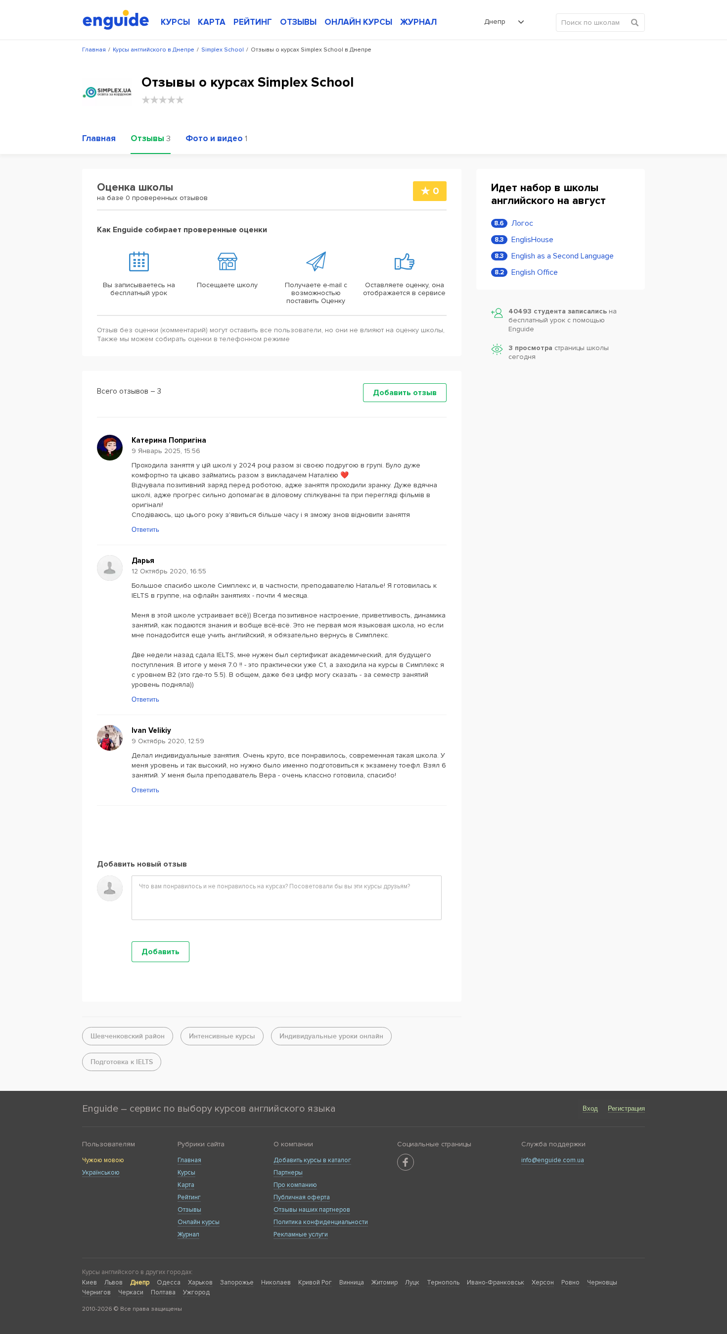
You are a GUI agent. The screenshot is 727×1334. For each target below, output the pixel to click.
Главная (189, 1160)
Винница (351, 1282)
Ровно (570, 1282)
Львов (113, 1282)
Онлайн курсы (199, 1222)
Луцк (412, 1282)
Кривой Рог (315, 1282)
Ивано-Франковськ (495, 1282)
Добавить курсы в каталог (312, 1160)
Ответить (145, 529)
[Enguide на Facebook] (405, 1162)
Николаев (276, 1282)
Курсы (186, 1173)
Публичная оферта (301, 1197)
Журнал (188, 1234)
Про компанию (295, 1185)
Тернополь (443, 1282)
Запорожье (237, 1282)
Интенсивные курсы (222, 1036)
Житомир (384, 1282)
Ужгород (196, 1292)
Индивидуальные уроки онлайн (331, 1036)
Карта (186, 1185)
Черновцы (602, 1282)
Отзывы (189, 1210)
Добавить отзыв (405, 393)
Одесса (169, 1282)
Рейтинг (189, 1197)
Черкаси (130, 1292)
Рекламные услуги (300, 1234)
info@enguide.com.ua (552, 1160)
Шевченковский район (128, 1036)
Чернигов (96, 1292)
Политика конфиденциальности (320, 1222)
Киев (89, 1282)
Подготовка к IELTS (122, 1062)
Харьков (200, 1282)
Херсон (543, 1282)
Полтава (163, 1292)
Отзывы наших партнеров (311, 1210)
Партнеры (288, 1173)
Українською (101, 1173)
